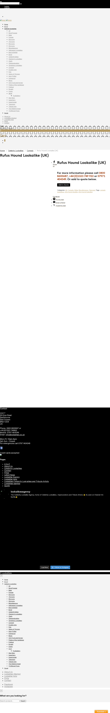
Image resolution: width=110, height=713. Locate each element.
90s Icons (12, 46)
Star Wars (12, 98)
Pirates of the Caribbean (16, 85)
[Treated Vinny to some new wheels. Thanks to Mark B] (69, 531)
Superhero (12, 100)
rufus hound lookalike (85, 192)
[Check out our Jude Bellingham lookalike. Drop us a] (13, 533)
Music (10, 80)
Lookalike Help (9, 120)
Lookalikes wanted (12, 484)
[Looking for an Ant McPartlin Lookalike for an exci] (13, 506)
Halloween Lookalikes (15, 50)
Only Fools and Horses (16, 83)
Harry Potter (12, 76)
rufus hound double (71, 192)
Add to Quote (64, 185)
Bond (10, 54)
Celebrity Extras (13, 57)
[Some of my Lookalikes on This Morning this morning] (69, 543)
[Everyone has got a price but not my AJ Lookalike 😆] (13, 555)
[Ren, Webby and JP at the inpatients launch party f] (13, 516)
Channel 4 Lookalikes (15, 59)
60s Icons (12, 39)
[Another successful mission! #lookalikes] (41, 543)
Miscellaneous (13, 48)
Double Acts (13, 70)
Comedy (11, 67)
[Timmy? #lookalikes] (69, 502)
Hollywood (12, 78)
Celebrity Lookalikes (10, 29)
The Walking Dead (15, 109)
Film (10, 72)
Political (11, 87)
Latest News (9, 475)
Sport (10, 93)
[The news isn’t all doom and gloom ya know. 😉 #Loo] (69, 516)
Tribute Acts (12, 106)
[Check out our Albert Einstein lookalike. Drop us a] (41, 519)
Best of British (13, 52)
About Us (7, 116)
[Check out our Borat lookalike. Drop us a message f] (69, 558)
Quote (6, 113)
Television (12, 104)
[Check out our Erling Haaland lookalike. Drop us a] (41, 533)
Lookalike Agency (12, 477)
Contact (6, 123)
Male (10, 35)
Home (6, 24)
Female (11, 37)
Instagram (7, 7)
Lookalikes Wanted (10, 118)
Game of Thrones (14, 74)
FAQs (6, 121)
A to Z (6, 26)
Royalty (11, 89)
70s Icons (12, 41)
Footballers (16, 96)
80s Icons (12, 44)
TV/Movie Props (14, 111)
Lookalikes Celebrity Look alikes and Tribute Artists (26, 481)
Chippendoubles (14, 63)
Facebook (6, 6)
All (9, 31)
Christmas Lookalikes (15, 65)
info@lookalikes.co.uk (15, 435)
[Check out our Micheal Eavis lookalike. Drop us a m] (13, 546)
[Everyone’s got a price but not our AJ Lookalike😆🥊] (41, 555)
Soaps (11, 91)
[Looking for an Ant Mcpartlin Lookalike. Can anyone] (41, 503)
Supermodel (13, 102)
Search (23, 701)
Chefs (10, 61)
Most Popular (13, 33)
